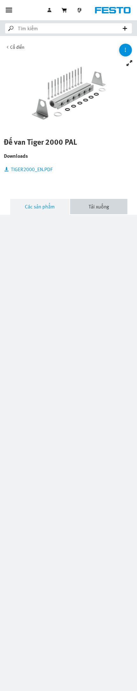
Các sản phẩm (40, 206)
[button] (50, 10)
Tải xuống (99, 206)
